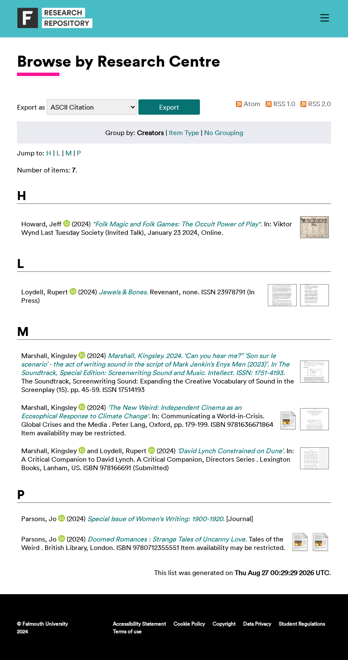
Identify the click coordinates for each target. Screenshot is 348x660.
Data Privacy (257, 623)
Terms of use (127, 631)
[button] (169, 107)
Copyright (224, 623)
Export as (31, 107)
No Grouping (223, 132)
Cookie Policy (189, 623)
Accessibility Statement (139, 623)
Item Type (184, 132)
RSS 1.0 (283, 103)
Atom (251, 103)
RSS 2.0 (318, 103)
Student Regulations (302, 623)
